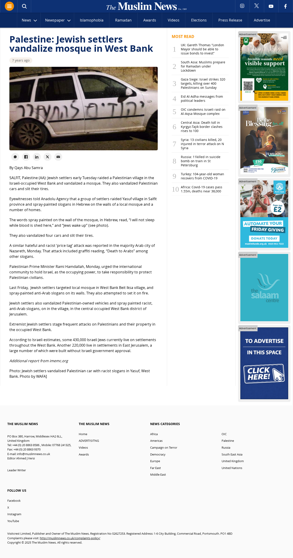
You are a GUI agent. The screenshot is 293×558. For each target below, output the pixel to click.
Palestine (228, 441)
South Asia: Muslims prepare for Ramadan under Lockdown (203, 66)
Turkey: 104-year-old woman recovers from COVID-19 (202, 176)
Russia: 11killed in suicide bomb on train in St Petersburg (200, 161)
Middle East (158, 475)
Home (83, 434)
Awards (149, 20)
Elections (199, 20)
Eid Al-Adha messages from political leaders (202, 98)
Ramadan (123, 20)
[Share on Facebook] (26, 157)
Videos (173, 20)
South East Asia (232, 454)
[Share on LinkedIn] (37, 157)
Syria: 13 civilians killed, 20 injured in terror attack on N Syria (202, 143)
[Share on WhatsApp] (15, 157)
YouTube (13, 521)
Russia (226, 448)
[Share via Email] (58, 157)
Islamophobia (91, 20)
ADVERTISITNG (89, 441)
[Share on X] (47, 157)
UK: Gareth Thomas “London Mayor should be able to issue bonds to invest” (202, 49)
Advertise (262, 20)
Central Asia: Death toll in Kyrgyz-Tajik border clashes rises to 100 (201, 126)
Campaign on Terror (163, 448)
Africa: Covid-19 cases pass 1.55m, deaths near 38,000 (201, 189)
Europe (155, 461)
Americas (156, 441)
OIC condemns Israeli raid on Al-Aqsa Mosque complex (203, 111)
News (26, 20)
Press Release (230, 20)
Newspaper (55, 20)
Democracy (157, 454)
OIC (224, 434)
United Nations (232, 468)
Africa (154, 434)
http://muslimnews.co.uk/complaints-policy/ (70, 538)
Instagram (14, 514)
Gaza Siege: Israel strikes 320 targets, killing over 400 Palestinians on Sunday (203, 83)
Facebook (14, 501)
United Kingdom (233, 461)
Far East (155, 468)
